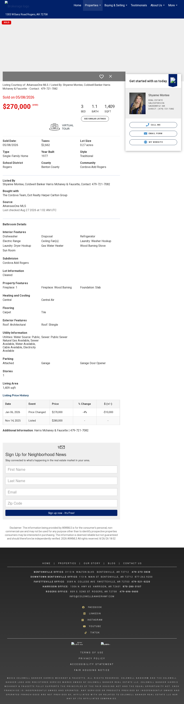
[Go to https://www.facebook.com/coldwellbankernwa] (92, 607)
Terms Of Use (92, 652)
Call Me (155, 125)
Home (77, 5)
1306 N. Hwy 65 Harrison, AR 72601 (95, 586)
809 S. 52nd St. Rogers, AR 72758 (94, 591)
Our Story (92, 563)
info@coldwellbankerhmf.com (92, 596)
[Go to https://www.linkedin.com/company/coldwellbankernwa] (92, 614)
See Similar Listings (95, 119)
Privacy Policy (92, 658)
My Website (155, 142)
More (173, 7)
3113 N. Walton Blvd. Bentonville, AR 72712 (97, 572)
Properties (93, 7)
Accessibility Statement (92, 664)
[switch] (101, 76)
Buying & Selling (116, 7)
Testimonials (139, 5)
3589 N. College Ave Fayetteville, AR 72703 (98, 581)
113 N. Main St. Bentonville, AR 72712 (106, 577)
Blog (112, 563)
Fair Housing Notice (92, 670)
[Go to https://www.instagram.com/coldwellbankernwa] (92, 620)
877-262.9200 (144, 577)
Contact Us (132, 563)
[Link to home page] (19, 5)
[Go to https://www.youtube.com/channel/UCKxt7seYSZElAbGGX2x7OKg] (92, 626)
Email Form (155, 133)
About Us (158, 7)
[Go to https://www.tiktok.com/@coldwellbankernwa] (92, 633)
